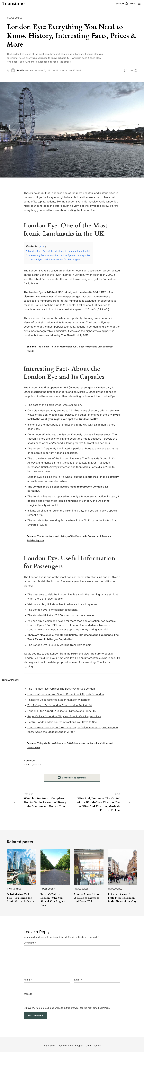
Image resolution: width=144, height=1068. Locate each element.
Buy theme (49, 1045)
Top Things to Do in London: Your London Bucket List (59, 705)
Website (28, 993)
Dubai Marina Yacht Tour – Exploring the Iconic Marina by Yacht (20, 898)
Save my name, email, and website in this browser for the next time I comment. (68, 1007)
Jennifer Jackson (25, 70)
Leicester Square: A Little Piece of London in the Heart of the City (122, 898)
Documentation (65, 1045)
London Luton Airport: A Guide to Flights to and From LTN (61, 710)
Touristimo (13, 4)
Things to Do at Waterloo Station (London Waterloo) (58, 699)
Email (78, 979)
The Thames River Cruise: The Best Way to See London (61, 688)
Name (28, 979)
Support (79, 1045)
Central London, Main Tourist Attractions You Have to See (62, 722)
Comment (30, 942)
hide (42, 246)
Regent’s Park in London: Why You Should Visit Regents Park (64, 716)
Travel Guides (14, 18)
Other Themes (93, 1045)
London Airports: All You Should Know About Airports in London (65, 694)
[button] (135, 3)
